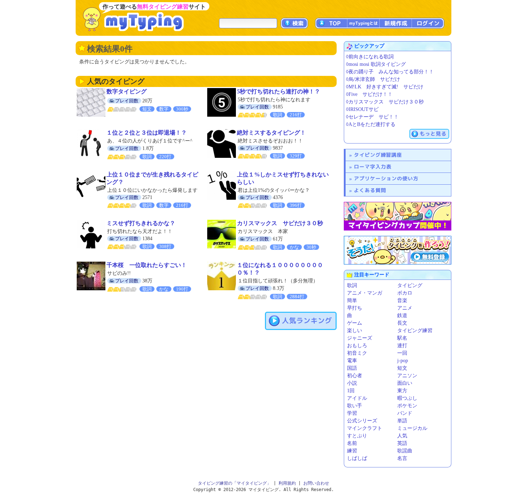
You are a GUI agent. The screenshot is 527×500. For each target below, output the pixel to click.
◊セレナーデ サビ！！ (372, 117)
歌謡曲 (404, 450)
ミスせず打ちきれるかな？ (140, 223)
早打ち (354, 308)
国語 (352, 368)
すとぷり (357, 435)
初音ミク (357, 353)
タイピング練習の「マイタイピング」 (234, 483)
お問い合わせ (316, 483)
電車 (352, 360)
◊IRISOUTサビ (362, 109)
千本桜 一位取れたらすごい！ (146, 265)
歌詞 (352, 285)
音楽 (402, 300)
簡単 (352, 300)
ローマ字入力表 (372, 166)
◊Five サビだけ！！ (369, 94)
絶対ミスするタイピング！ (271, 133)
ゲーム (354, 323)
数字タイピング (126, 91)
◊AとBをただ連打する (370, 124)
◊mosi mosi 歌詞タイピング (376, 64)
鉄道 (402, 315)
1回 (351, 390)
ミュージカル (412, 428)
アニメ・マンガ (364, 293)
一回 (402, 353)
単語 (402, 420)
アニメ (404, 308)
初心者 (354, 375)
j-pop (402, 360)
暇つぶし (407, 398)
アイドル (357, 398)
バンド (404, 413)
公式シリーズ (362, 420)
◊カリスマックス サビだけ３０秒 (385, 102)
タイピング (409, 285)
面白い (404, 383)
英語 (402, 443)
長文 (402, 323)
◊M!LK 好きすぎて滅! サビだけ (384, 86)
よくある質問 (370, 190)
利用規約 (287, 483)
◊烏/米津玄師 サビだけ (373, 79)
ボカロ (404, 293)
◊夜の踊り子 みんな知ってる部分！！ (390, 71)
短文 (402, 368)
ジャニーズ (359, 338)
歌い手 (354, 405)
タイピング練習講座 (378, 155)
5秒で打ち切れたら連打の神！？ (278, 91)
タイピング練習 (414, 330)
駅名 (402, 338)
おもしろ (357, 345)
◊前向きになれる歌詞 (370, 56)
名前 (352, 443)
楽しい (354, 330)
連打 (402, 345)
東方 (402, 390)
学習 (352, 413)
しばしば (357, 458)
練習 (352, 450)
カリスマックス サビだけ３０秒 (280, 223)
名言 (402, 458)
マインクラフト (364, 428)
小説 (352, 383)
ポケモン (407, 405)
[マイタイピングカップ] (397, 216)
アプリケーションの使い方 (386, 178)
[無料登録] (397, 250)
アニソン (407, 375)
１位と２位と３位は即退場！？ (146, 133)
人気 (402, 435)
